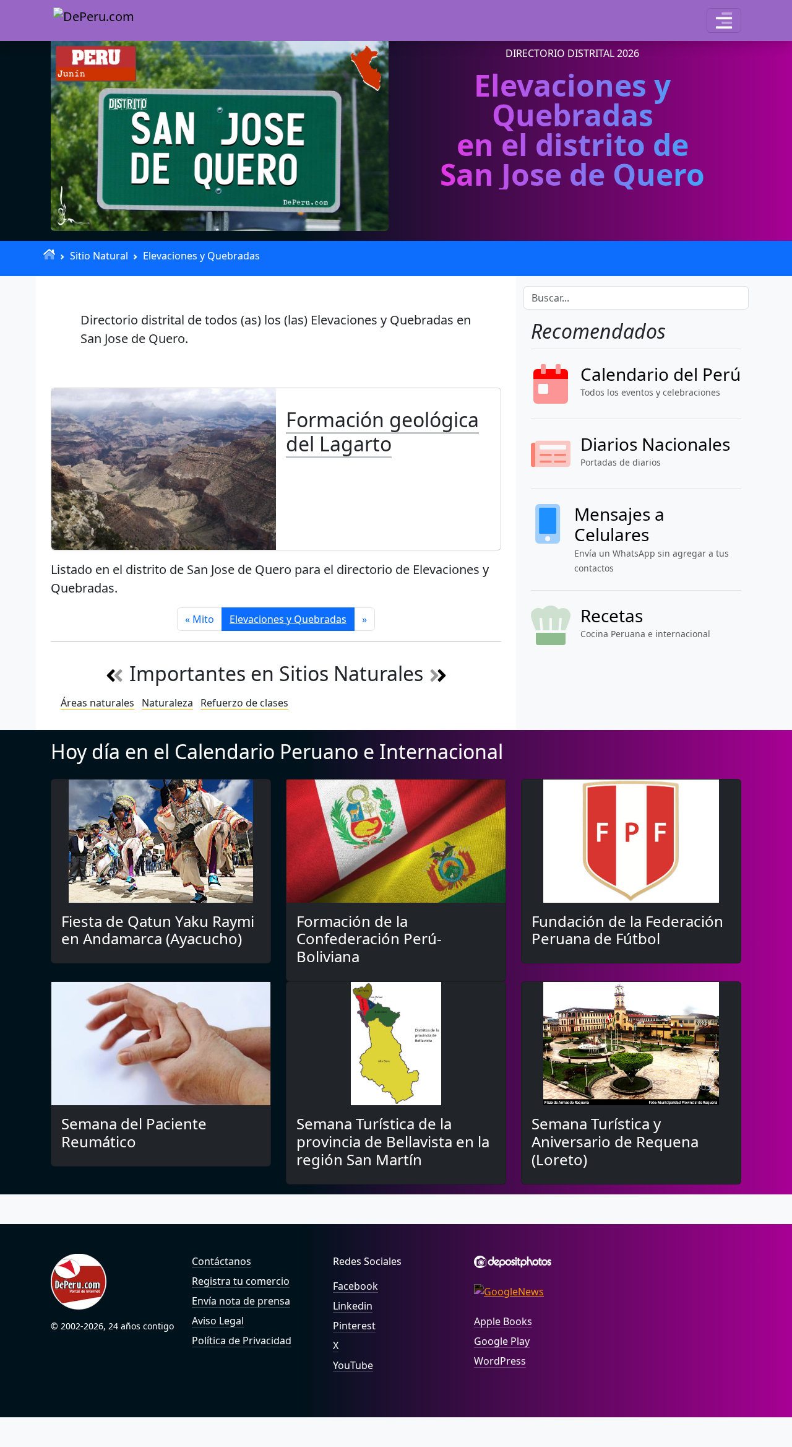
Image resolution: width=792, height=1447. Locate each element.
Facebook (355, 1286)
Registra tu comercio (241, 1281)
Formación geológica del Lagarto (382, 431)
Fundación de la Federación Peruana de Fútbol (627, 930)
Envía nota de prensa (241, 1301)
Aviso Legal (218, 1321)
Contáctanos (221, 1261)
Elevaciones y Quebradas (201, 256)
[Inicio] (49, 254)
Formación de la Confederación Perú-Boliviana (369, 939)
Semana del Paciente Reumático (134, 1132)
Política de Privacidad (241, 1340)
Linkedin (352, 1306)
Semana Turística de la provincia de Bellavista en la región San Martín (392, 1141)
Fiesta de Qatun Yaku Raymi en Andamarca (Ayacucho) (157, 930)
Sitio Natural (99, 256)
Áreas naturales (97, 703)
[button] (724, 20)
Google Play (502, 1341)
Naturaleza (167, 703)
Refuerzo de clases (244, 703)
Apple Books (503, 1321)
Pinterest (354, 1325)
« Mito (199, 619)
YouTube (353, 1365)
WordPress (500, 1361)
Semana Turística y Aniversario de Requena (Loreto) (615, 1141)
